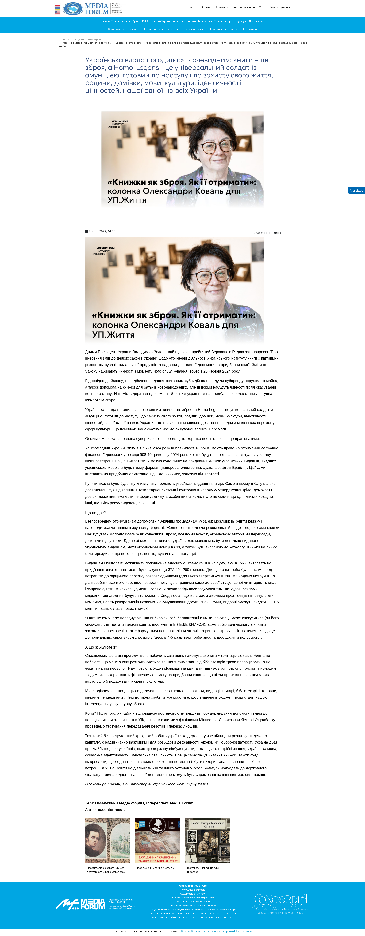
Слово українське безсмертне (125, 29)
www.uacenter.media (193, 889)
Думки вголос (172, 29)
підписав (183, 351)
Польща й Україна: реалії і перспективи (173, 21)
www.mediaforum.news (193, 893)
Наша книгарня (153, 29)
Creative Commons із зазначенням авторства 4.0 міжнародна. (216, 931)
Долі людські (256, 21)
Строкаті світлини (226, 7)
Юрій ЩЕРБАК (140, 21)
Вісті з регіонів (232, 29)
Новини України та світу (116, 21)
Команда (193, 7)
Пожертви (216, 29)
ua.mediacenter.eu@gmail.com (197, 897)
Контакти (207, 7)
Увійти (263, 7)
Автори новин (248, 7)
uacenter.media (112, 809)
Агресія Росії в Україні (210, 21)
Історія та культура (236, 21)
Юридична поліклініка (195, 29)
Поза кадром (249, 29)
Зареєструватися (280, 7)
